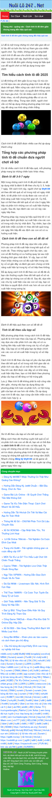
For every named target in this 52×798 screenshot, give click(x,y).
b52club (14, 733)
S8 (2, 726)
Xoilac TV (40, 706)
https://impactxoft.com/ (26, 743)
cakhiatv (44, 670)
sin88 (20, 673)
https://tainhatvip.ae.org (25, 726)
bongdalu (35, 653)
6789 (41, 720)
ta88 (45, 723)
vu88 (44, 696)
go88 (11, 730)
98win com (6, 720)
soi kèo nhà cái (34, 703)
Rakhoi (23, 710)
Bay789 (5, 660)
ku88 (17, 723)
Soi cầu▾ (39, 16)
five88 (21, 700)
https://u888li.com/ (10, 667)
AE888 (8, 726)
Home (5, 16)
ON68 (17, 670)
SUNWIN (29, 746)
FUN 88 (5, 20)
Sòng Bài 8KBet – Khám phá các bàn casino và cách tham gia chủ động (25, 638)
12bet (22, 703)
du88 (40, 740)
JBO (31, 706)
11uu (42, 680)
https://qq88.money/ (11, 736)
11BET (31, 723)
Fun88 (28, 657)
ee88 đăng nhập (42, 667)
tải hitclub (27, 736)
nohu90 (42, 660)
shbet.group (7, 683)
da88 (48, 700)
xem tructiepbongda (18, 716)
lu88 (42, 700)
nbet (9, 706)
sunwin (9, 670)
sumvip (35, 680)
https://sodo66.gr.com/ (12, 740)
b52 (23, 720)
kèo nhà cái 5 (44, 673)
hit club (36, 657)
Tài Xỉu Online (22, 680)
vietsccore (41, 683)
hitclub (28, 696)
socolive (45, 653)
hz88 (36, 670)
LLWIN (28, 663)
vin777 (16, 720)
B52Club (28, 730)
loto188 (20, 696)
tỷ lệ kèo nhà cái (18, 660)
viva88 (37, 713)
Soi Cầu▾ (15, 16)
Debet (4, 700)
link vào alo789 (8, 746)
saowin (20, 657)
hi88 (27, 653)
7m (2, 670)
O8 (30, 660)
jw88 (3, 680)
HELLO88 (32, 720)
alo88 (25, 706)
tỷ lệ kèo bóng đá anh (12, 677)
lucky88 (12, 700)
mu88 (15, 653)
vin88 (46, 713)
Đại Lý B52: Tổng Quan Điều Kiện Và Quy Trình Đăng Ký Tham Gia (23, 612)
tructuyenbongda (9, 710)
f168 (30, 693)
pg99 (27, 740)
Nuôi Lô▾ (27, 16)
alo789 (17, 706)
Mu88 (21, 653)
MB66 (4, 657)
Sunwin (11, 657)
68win (25, 670)
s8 (31, 670)
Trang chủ (8, 26)
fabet (36, 700)
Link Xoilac (33, 710)
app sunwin (30, 673)
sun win (5, 733)
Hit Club (18, 687)
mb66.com (6, 653)
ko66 (44, 657)
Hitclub (28, 687)
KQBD (10, 680)
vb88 (24, 723)
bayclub (41, 716)
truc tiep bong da (24, 713)
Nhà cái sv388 (8, 673)
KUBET (11, 696)
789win (46, 677)
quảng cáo (19, 26)
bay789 (37, 677)
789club (28, 677)
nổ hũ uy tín (27, 667)
